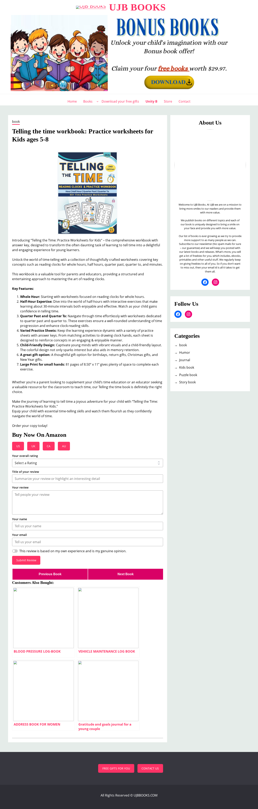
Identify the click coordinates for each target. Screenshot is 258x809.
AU (64, 446)
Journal (184, 360)
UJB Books (137, 7)
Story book (187, 382)
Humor (184, 352)
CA (48, 446)
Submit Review (26, 560)
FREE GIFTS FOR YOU (116, 768)
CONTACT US (150, 768)
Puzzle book (188, 375)
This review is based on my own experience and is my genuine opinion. (72, 551)
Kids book (186, 367)
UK (33, 446)
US (18, 446)
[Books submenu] (98, 101)
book (16, 121)
